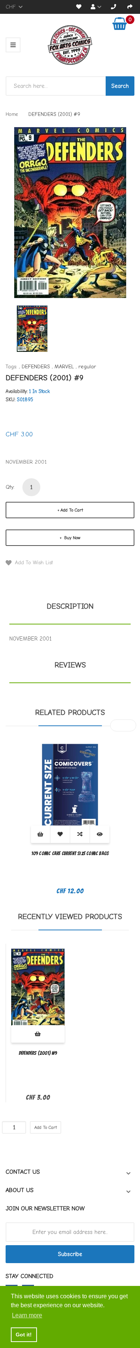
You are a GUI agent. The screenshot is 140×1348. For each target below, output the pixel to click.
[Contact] (113, 7)
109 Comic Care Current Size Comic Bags (70, 853)
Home (12, 114)
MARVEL (64, 366)
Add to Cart (71, 510)
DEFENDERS (36, 366)
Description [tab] (70, 606)
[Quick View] (99, 834)
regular (87, 366)
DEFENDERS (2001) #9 (38, 1053)
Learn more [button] (27, 1315)
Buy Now (71, 537)
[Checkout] (129, 7)
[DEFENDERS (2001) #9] (32, 328)
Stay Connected (29, 1276)
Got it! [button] (24, 1335)
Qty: (10, 487)
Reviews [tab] (70, 665)
